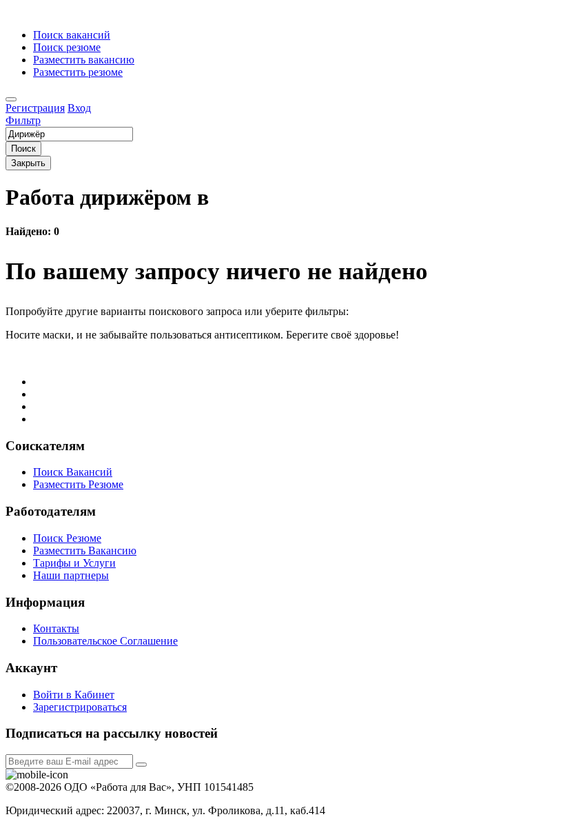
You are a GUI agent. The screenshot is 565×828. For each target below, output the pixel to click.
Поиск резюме (67, 47)
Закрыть (28, 163)
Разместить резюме (78, 72)
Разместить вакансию (83, 59)
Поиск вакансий (71, 35)
